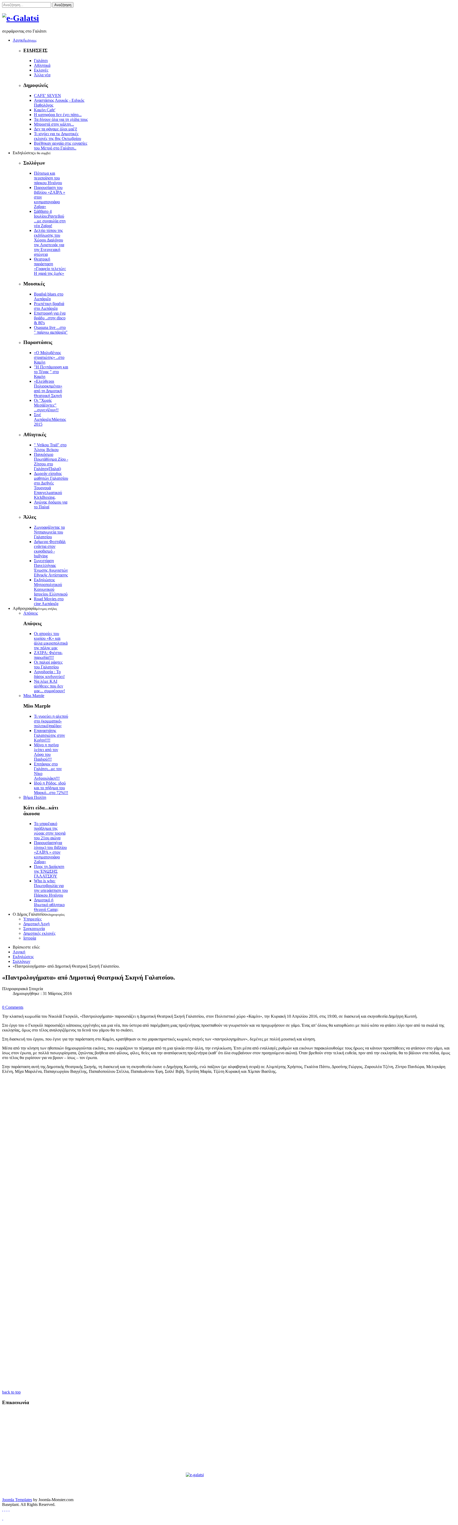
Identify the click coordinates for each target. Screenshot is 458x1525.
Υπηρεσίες (32, 919)
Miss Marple (33, 695)
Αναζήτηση (62, 5)
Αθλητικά (42, 65)
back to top (11, 1392)
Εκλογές (41, 70)
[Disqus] (229, 1176)
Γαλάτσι (41, 60)
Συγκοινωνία (34, 928)
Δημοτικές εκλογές (39, 933)
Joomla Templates (17, 1499)
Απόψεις (30, 613)
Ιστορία (29, 938)
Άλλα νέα (42, 75)
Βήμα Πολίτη (34, 797)
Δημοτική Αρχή (36, 924)
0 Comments (12, 1007)
